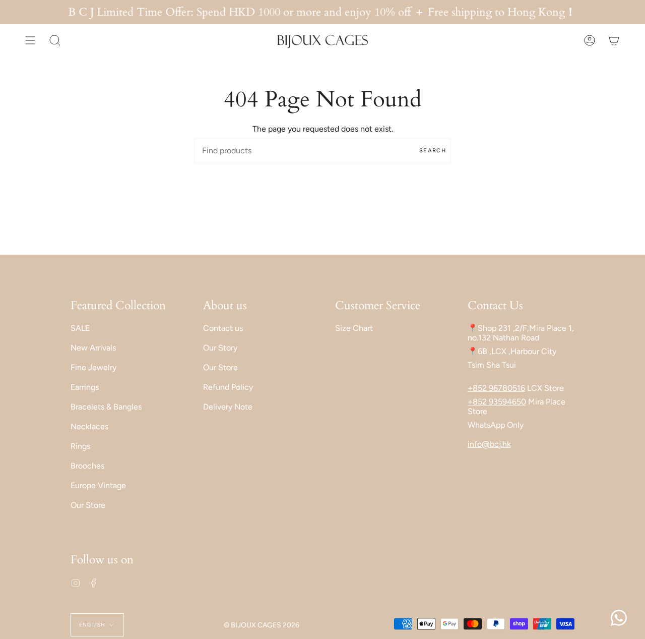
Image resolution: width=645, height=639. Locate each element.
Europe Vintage (98, 485)
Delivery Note (227, 407)
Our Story (220, 348)
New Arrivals (93, 348)
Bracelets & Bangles (106, 407)
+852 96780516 (496, 388)
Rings (80, 446)
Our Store (88, 505)
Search (432, 150)
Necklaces (89, 426)
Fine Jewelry (93, 367)
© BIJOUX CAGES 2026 (261, 625)
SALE (80, 328)
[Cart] (614, 40)
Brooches (87, 466)
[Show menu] (30, 40)
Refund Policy (228, 387)
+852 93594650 (497, 401)
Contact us (223, 328)
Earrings (85, 387)
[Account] (590, 40)
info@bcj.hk (489, 444)
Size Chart (354, 328)
